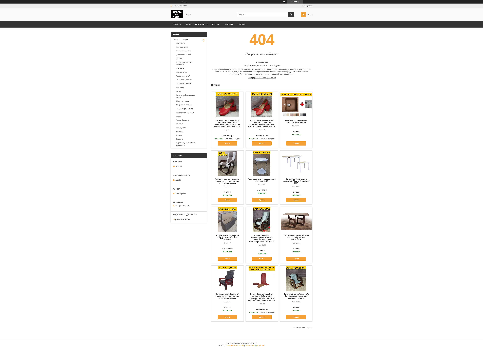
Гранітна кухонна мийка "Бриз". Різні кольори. (296, 121)
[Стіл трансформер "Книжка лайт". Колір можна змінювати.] (296, 219)
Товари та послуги (195, 24)
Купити (227, 143)
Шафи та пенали (182, 101)
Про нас (215, 24)
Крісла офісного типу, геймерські (184, 63)
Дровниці (180, 58)
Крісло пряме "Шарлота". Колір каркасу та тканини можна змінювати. (227, 296)
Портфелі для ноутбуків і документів (186, 144)
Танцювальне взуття (184, 80)
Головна (177, 24)
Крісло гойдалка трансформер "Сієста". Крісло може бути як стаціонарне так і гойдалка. (261, 239)
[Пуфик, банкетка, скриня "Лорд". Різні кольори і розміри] (227, 219)
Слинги (179, 135)
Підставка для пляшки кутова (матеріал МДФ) (261, 180)
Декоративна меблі (183, 55)
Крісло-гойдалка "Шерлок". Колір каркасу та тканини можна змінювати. (227, 181)
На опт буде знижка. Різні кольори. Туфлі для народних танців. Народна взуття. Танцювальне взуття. (227, 123)
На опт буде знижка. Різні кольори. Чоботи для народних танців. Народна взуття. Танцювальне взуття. (261, 297)
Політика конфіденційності (254, 345)
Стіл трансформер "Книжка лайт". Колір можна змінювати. (296, 238)
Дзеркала (180, 68)
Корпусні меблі (182, 47)
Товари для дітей (183, 76)
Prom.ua (253, 343)
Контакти (228, 24)
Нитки (178, 91)
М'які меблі (180, 43)
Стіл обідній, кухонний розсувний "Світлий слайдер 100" (296, 181)
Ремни (178, 116)
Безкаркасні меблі (183, 51)
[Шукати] (291, 14)
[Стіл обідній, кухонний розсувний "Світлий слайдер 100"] (296, 163)
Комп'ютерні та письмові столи (185, 96)
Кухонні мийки (181, 72)
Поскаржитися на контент (235, 345)
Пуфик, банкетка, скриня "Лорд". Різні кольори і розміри (227, 238)
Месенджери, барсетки (185, 112)
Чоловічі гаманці (182, 120)
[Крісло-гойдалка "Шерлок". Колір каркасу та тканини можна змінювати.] (227, 163)
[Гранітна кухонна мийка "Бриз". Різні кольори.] (296, 104)
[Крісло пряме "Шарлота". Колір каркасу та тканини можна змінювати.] (227, 278)
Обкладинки (181, 128)
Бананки (179, 139)
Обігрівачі (180, 87)
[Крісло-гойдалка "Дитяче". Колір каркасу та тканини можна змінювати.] (296, 278)
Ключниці (179, 131)
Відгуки (241, 24)
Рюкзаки (179, 124)
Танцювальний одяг (184, 84)
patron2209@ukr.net (182, 219)
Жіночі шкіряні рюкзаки (185, 109)
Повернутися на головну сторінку (262, 78)
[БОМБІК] (177, 18)
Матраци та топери (183, 105)
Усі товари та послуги (301, 327)
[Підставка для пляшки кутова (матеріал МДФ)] (262, 163)
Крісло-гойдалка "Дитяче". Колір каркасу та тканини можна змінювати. (296, 296)
